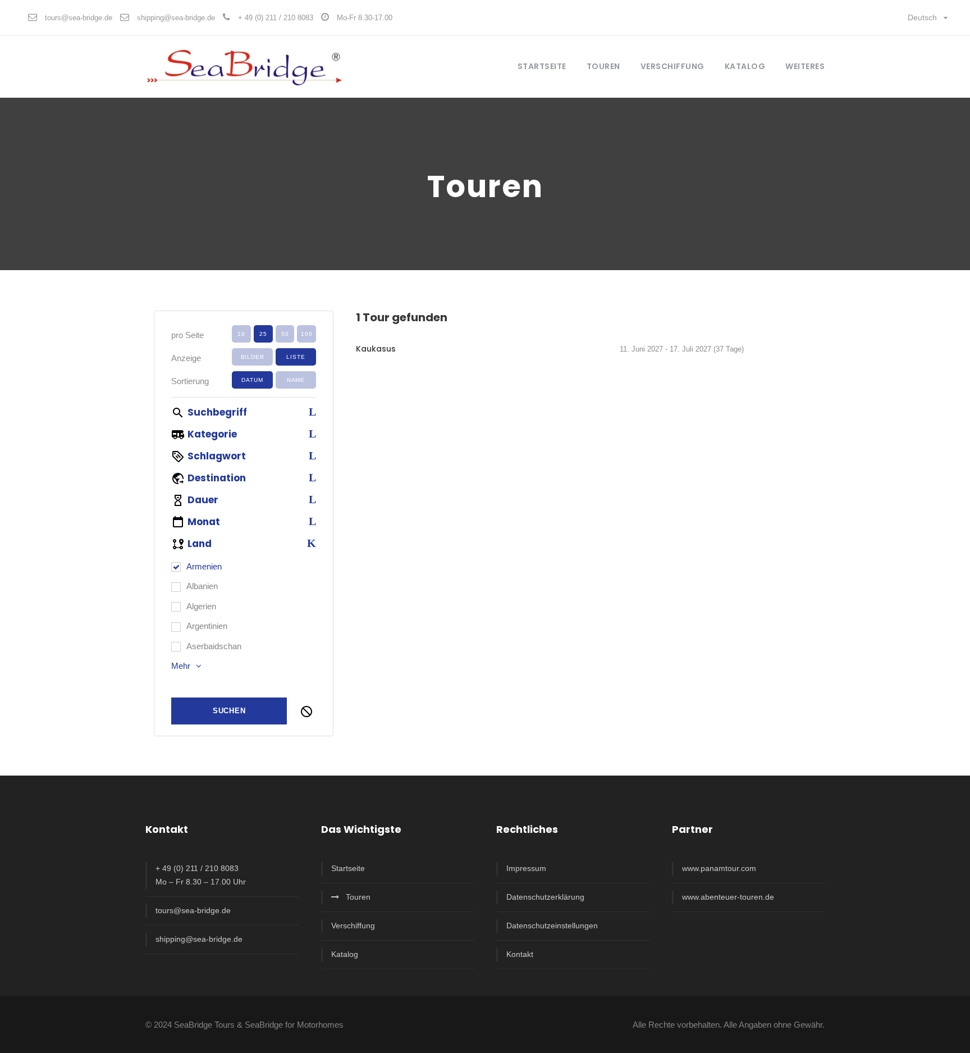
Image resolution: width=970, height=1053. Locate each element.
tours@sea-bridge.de (78, 17)
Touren (358, 896)
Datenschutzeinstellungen (552, 925)
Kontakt (519, 954)
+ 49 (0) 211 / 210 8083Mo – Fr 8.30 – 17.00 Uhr (200, 875)
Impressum (526, 868)
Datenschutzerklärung (545, 896)
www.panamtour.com (719, 868)
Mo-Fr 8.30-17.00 (364, 17)
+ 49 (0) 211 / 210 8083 (275, 17)
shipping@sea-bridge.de (176, 17)
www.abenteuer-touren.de (728, 896)
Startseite (542, 66)
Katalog (745, 66)
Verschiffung (353, 925)
